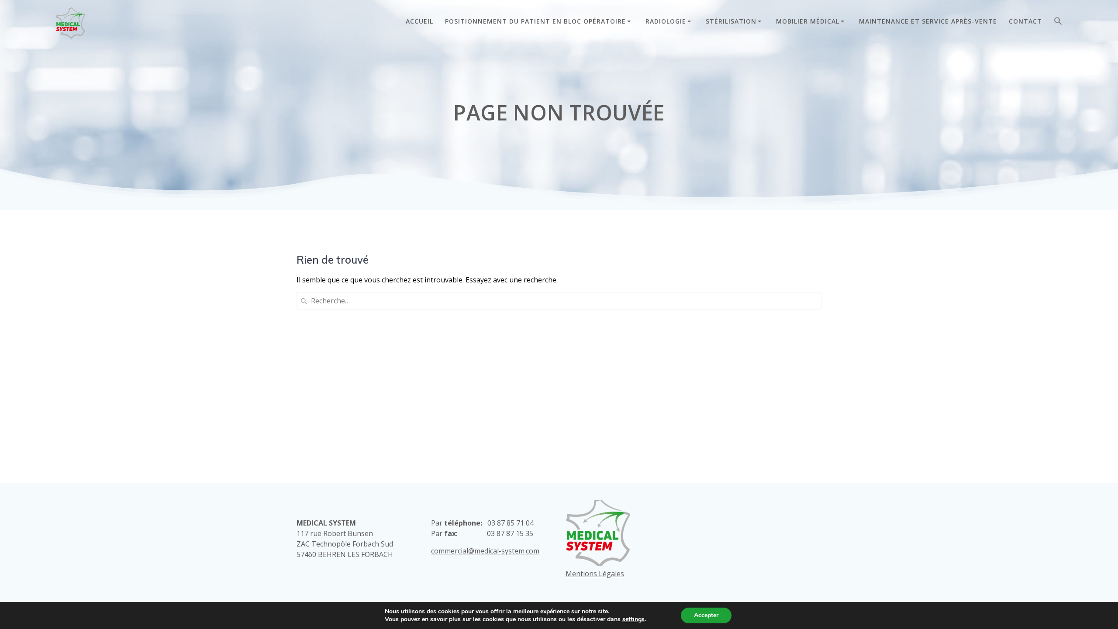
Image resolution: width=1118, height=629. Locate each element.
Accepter (706, 615)
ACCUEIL (419, 21)
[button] (1058, 23)
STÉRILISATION (731, 21)
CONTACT (1025, 21)
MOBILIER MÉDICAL (807, 21)
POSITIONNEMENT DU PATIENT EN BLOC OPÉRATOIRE (535, 21)
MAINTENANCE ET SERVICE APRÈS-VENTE (928, 21)
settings (633, 619)
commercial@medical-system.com (485, 551)
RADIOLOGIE (665, 21)
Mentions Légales (595, 573)
